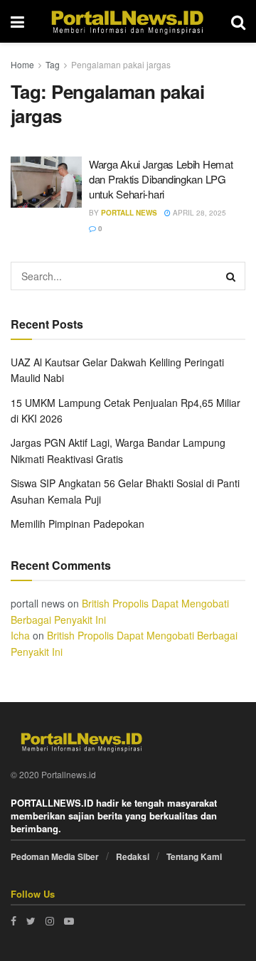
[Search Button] (231, 276)
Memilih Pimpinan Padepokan (77, 523)
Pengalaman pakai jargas (121, 64)
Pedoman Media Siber (55, 856)
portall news (129, 213)
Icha (20, 635)
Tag (53, 64)
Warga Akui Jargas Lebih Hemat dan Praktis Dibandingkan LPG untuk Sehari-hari (161, 178)
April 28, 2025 (198, 213)
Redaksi (132, 856)
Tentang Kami (194, 856)
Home (22, 64)
